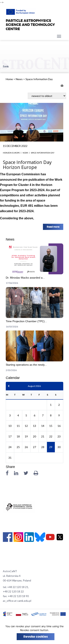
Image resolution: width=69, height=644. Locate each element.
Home (9, 79)
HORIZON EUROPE (11, 153)
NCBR (25, 153)
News (19, 79)
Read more (53, 227)
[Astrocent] (21, 11)
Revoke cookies (35, 636)
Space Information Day (42, 153)
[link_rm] (34, 265)
